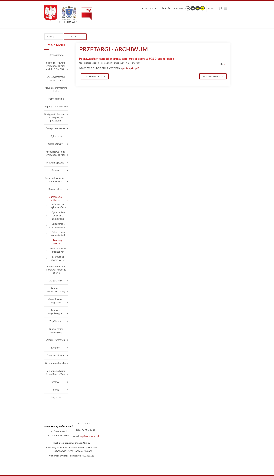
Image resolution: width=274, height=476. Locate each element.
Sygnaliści (56, 397)
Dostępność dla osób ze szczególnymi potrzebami (56, 117)
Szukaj (75, 36)
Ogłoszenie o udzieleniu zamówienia (58, 215)
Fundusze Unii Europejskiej (56, 330)
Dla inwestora (55, 189)
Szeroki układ (225, 8)
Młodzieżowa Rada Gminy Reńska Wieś (55, 153)
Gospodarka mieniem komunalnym (55, 180)
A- (163, 8)
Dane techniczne (55, 355)
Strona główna (56, 55)
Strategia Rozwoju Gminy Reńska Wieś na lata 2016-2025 (55, 66)
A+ (169, 8)
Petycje (55, 389)
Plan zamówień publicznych (58, 250)
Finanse (55, 170)
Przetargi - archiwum (58, 242)
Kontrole (55, 347)
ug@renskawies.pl (89, 436)
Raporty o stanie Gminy (56, 106)
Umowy (55, 382)
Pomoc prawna (56, 99)
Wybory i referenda (55, 340)
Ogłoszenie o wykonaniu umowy (58, 225)
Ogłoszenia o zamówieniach (58, 234)
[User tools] (223, 64)
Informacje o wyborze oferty (58, 206)
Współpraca (55, 321)
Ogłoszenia (56, 136)
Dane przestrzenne (55, 128)
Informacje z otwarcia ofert (58, 258)
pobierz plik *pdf (130, 68)
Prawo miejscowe (55, 162)
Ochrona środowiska (55, 363)
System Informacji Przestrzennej (56, 78)
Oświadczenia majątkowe (55, 301)
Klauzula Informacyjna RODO (56, 89)
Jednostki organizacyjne (55, 312)
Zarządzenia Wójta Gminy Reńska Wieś (55, 372)
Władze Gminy (55, 144)
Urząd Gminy (55, 280)
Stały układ (219, 8)
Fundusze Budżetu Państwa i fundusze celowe (56, 269)
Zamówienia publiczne (55, 198)
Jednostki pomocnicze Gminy (55, 290)
